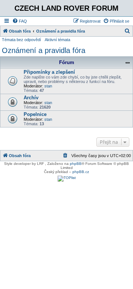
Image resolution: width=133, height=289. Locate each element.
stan (48, 86)
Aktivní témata (57, 39)
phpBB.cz (80, 172)
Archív (31, 97)
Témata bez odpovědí (21, 39)
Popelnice (35, 114)
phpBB (76, 164)
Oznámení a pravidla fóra (43, 50)
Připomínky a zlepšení (49, 72)
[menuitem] (19, 21)
